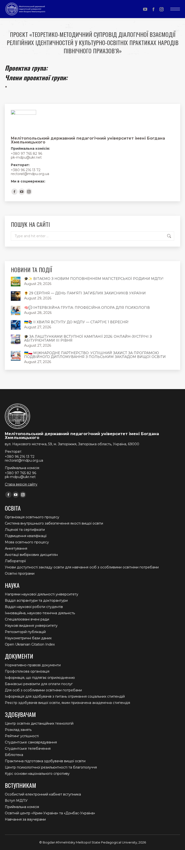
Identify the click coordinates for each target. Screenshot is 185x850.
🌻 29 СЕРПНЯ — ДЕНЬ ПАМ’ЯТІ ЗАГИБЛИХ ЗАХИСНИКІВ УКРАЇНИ (85, 293)
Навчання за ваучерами (25, 819)
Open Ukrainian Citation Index (30, 644)
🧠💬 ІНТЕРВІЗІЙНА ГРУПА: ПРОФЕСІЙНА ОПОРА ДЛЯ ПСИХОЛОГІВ (87, 308)
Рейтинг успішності (22, 736)
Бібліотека (14, 755)
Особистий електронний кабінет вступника (43, 794)
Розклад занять (18, 730)
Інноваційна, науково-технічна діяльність (40, 613)
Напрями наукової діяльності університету (41, 594)
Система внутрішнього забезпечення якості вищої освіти (54, 523)
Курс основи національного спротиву (37, 773)
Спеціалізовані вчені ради (27, 619)
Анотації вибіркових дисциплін (31, 555)
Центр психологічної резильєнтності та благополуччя (51, 767)
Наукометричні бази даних (28, 638)
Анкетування (16, 548)
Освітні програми (19, 573)
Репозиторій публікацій (25, 632)
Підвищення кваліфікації (25, 536)
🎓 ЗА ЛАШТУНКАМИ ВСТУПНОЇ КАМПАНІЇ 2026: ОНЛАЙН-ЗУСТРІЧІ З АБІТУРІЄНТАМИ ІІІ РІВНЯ (88, 338)
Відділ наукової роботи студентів (34, 607)
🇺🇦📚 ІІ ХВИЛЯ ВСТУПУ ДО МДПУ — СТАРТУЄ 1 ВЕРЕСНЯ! (76, 322)
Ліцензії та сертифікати (25, 529)
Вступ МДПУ (16, 800)
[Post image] (15, 281)
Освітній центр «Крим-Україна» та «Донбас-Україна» (50, 813)
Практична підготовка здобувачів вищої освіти (45, 761)
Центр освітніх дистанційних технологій (39, 723)
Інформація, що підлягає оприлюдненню (40, 677)
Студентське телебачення (28, 748)
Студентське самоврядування (31, 742)
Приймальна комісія (22, 807)
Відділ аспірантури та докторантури (36, 600)
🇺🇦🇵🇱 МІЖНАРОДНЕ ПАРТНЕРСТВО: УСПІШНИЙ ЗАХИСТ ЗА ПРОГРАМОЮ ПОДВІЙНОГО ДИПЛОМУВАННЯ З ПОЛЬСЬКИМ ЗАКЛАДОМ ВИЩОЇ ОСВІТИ (95, 355)
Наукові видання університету (31, 625)
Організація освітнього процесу (32, 517)
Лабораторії (15, 561)
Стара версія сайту (21, 484)
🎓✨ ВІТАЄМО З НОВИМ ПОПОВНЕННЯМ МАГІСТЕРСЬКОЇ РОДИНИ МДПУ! (93, 279)
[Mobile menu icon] (175, 9)
